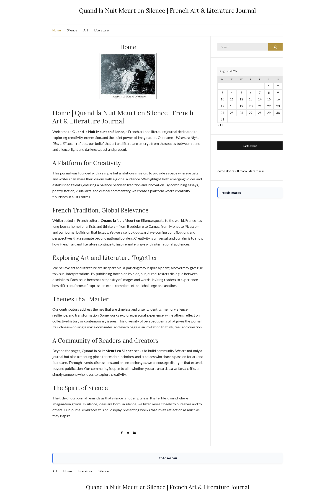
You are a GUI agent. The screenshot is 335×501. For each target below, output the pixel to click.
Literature (101, 30)
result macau (240, 171)
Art (85, 30)
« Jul (220, 125)
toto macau (168, 458)
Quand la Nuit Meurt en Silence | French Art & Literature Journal (167, 10)
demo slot (224, 171)
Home (56, 30)
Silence (72, 30)
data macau (257, 171)
